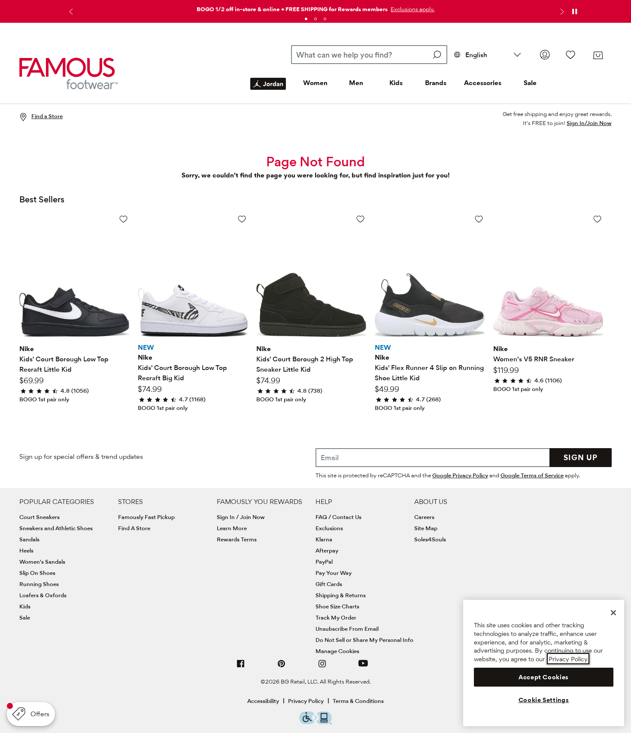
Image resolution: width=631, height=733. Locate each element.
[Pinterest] (281, 667)
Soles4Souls (430, 539)
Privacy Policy (306, 700)
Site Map (425, 528)
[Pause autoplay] (574, 12)
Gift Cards (329, 583)
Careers (424, 516)
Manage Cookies (337, 650)
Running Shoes (39, 583)
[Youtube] (363, 667)
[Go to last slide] (70, 11)
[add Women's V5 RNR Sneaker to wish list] (597, 219)
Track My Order (336, 617)
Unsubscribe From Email (347, 628)
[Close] (613, 612)
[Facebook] (241, 667)
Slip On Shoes (37, 572)
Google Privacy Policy (460, 475)
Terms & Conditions (358, 700)
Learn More (232, 528)
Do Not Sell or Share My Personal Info (364, 639)
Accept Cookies (544, 677)
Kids (396, 83)
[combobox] (369, 54)
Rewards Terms (237, 539)
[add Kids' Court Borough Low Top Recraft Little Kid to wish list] (123, 219)
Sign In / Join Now (241, 516)
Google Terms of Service (532, 475)
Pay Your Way (334, 572)
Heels (26, 550)
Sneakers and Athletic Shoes (56, 528)
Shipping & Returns (341, 595)
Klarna (324, 539)
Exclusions (329, 528)
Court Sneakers (39, 516)
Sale (530, 83)
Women (315, 83)
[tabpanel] (315, 7)
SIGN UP (581, 457)
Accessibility (263, 700)
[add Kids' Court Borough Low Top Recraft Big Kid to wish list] (242, 219)
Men (356, 83)
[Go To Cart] (598, 55)
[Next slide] (561, 11)
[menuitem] (268, 91)
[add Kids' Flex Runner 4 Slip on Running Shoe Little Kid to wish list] (479, 219)
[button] (411, 9)
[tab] (306, 19)
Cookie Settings (544, 700)
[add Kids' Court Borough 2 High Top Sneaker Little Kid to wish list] (360, 219)
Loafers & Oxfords (43, 595)
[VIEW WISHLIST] (570, 54)
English (476, 55)
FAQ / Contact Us (338, 516)
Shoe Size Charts (337, 606)
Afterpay (327, 550)
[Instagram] (322, 667)
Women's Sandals (42, 561)
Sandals (29, 539)
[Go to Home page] (68, 73)
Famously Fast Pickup (146, 516)
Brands (435, 83)
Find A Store (134, 528)
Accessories (482, 83)
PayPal (324, 561)
